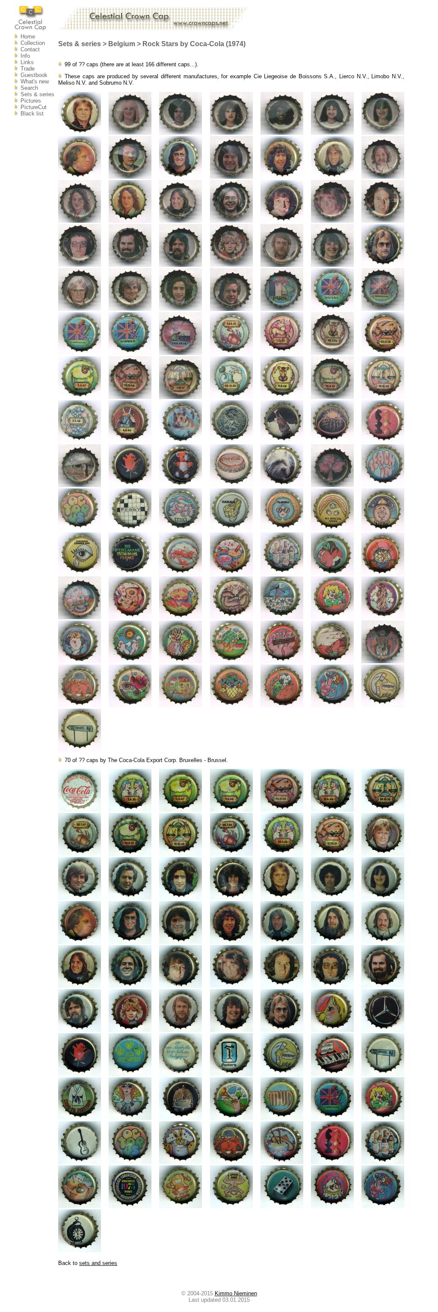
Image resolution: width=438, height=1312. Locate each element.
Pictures (31, 101)
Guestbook (34, 75)
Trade (28, 68)
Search (29, 88)
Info (25, 56)
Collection (33, 43)
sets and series (98, 1263)
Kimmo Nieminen (236, 1293)
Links (27, 62)
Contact (30, 49)
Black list (32, 113)
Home (28, 36)
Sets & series (37, 94)
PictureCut (34, 107)
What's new (35, 81)
